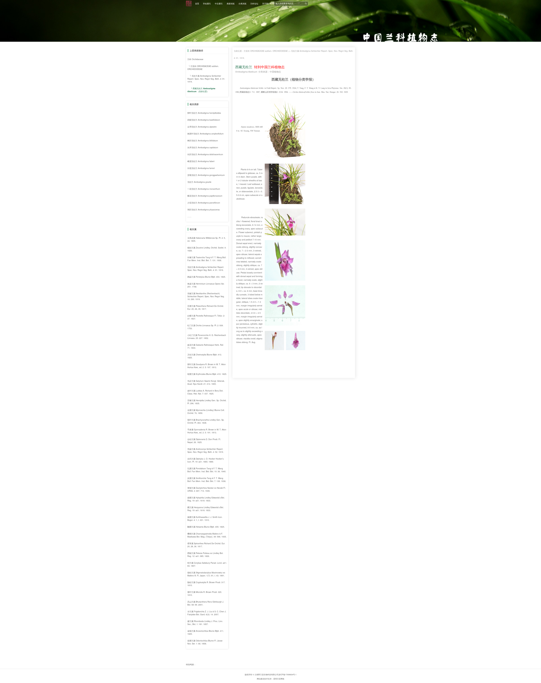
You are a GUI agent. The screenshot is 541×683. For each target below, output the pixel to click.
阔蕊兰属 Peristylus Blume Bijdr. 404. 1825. (206, 276)
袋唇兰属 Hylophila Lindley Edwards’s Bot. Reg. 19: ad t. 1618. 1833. (206, 499)
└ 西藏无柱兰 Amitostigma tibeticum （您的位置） (201, 90)
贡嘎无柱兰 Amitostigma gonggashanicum (206, 175)
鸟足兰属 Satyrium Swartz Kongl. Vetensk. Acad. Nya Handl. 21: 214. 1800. (206, 382)
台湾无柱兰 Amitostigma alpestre (202, 126)
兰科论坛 (254, 3)
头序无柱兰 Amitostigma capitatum (202, 147)
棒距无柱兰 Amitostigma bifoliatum (202, 140)
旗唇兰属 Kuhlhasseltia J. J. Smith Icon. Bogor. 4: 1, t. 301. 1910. (204, 518)
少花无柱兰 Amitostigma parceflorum (203, 202)
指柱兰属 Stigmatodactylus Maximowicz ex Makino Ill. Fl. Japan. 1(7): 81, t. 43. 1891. (206, 574)
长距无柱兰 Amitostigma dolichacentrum (205, 154)
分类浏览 (242, 3)
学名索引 (207, 3)
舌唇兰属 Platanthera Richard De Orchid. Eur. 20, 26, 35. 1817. (205, 307)
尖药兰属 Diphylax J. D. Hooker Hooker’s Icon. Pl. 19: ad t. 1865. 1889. (205, 460)
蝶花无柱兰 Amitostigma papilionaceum (204, 195)
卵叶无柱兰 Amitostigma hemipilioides (204, 112)
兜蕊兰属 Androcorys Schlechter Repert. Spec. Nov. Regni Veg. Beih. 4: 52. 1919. (205, 450)
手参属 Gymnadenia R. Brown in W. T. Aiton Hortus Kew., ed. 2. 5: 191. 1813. (206, 431)
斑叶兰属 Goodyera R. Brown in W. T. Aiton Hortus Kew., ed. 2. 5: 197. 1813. (206, 366)
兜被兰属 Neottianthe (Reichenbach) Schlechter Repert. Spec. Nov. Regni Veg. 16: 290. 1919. (205, 296)
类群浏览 (231, 3)
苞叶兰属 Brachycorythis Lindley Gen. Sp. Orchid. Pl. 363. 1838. (205, 421)
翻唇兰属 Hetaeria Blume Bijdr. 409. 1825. (206, 526)
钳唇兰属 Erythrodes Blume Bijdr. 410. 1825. (207, 374)
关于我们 (266, 3)
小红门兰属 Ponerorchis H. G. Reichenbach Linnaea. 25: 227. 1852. (206, 336)
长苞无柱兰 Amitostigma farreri (201, 168)
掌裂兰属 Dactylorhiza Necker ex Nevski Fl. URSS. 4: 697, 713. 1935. (206, 489)
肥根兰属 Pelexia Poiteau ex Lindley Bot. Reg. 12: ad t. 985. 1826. (205, 554)
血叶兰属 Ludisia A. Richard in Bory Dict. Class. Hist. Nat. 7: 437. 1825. (205, 392)
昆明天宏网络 (278, 678)
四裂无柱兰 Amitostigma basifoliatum (203, 119)
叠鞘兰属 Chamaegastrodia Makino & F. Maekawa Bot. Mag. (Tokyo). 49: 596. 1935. (207, 535)
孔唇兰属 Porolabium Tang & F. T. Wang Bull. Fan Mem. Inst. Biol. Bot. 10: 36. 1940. (206, 470)
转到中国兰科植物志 (268, 66)
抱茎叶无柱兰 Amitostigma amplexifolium (205, 133)
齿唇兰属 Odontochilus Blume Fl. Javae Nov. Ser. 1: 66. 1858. (204, 642)
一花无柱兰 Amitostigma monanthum (203, 188)
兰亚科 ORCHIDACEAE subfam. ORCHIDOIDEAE (266, 50)
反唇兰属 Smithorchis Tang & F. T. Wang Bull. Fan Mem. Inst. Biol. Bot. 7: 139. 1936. (206, 479)
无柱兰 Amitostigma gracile (199, 182)
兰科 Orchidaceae (195, 59)
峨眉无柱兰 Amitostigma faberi (200, 161)
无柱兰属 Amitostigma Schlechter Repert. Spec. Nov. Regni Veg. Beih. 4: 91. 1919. (205, 268)
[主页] (189, 3)
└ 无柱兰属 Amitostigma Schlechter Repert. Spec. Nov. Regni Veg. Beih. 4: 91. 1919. (206, 78)
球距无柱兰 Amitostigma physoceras (203, 209)
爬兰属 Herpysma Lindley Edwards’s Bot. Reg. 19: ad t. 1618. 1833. (205, 509)
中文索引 (219, 3)
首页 (197, 3)
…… (189, 216)
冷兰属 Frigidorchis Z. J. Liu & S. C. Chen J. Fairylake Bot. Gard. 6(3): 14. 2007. (206, 613)
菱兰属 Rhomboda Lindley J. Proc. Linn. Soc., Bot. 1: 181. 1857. (205, 623)
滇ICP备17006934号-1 (287, 674)
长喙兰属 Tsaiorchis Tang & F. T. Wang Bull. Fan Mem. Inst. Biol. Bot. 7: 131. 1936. (206, 259)
